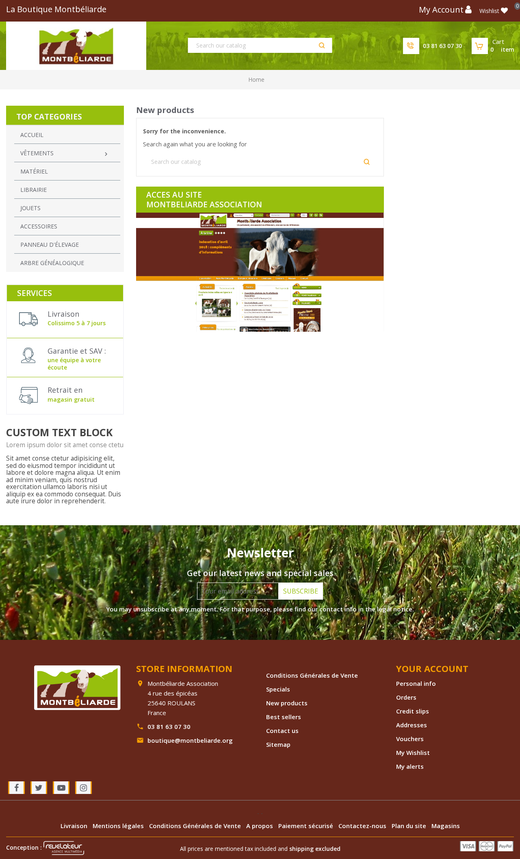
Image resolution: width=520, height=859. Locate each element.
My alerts (410, 766)
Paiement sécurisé (306, 826)
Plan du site (410, 826)
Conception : (24, 847)
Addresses (411, 725)
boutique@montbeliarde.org (190, 740)
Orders (406, 697)
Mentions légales (119, 826)
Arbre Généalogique (52, 263)
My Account (441, 9)
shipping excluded (314, 848)
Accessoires (38, 226)
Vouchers (410, 739)
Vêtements (65, 153)
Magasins (445, 826)
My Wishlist (413, 752)
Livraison (75, 826)
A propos (260, 826)
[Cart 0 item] (480, 46)
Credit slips (412, 711)
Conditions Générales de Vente (312, 675)
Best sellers (283, 717)
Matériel (34, 171)
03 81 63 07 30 (442, 46)
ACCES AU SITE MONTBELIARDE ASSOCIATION (204, 199)
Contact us (282, 730)
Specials (278, 689)
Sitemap (278, 744)
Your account (432, 668)
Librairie (33, 190)
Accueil (31, 135)
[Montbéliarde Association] (77, 687)
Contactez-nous (363, 826)
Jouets (30, 208)
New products (287, 703)
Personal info (416, 683)
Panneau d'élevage (49, 244)
